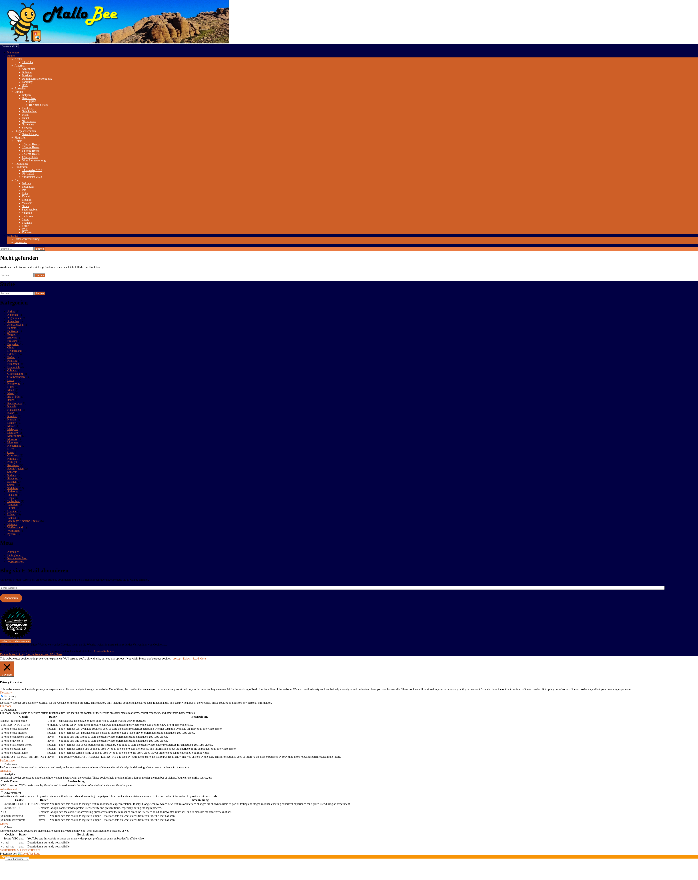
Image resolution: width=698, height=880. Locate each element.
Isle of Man (13, 396)
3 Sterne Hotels (30, 150)
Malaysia (27, 203)
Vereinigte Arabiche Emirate (23, 520)
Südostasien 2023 (32, 176)
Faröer (11, 357)
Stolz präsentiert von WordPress (44, 654)
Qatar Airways (30, 134)
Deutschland (29, 98)
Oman (25, 206)
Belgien (26, 95)
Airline (11, 311)
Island (10, 393)
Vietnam (26, 232)
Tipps (10, 498)
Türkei (25, 225)
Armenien (13, 321)
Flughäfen (20, 137)
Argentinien (28, 68)
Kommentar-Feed (17, 558)
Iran (24, 189)
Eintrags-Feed (15, 555)
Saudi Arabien (30, 209)
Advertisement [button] (8, 789)
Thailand (27, 222)
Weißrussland (15, 527)
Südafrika (27, 62)
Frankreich (28, 108)
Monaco (12, 439)
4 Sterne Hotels (30, 147)
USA (25, 85)
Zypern (11, 534)
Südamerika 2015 (32, 170)
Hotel (10, 386)
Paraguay (27, 81)
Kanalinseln (14, 409)
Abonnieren (11, 598)
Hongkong (13, 383)
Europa (19, 91)
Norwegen (28, 124)
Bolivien (27, 72)
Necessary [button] (6, 692)
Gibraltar (12, 370)
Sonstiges (12, 235)
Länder (11, 422)
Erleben (11, 354)
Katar (25, 193)
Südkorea (27, 216)
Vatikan (11, 517)
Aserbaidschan (15, 324)
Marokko (12, 432)
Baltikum (12, 331)
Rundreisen (21, 167)
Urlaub (11, 514)
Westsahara (13, 530)
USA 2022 (28, 173)
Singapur (27, 212)
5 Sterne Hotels (30, 144)
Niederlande (29, 121)
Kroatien (12, 416)
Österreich (13, 455)
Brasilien (27, 75)
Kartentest (13, 52)
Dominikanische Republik (37, 78)
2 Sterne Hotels (30, 153)
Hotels (18, 140)
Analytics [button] (5, 770)
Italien (25, 117)
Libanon (26, 199)
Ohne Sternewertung (34, 160)
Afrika (18, 59)
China (10, 347)
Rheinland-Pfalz (38, 104)
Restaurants (21, 163)
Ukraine (12, 511)
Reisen (11, 55)
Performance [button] (7, 760)
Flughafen (13, 363)
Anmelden (13, 551)
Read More (199, 658)
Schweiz (27, 127)
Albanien (12, 314)
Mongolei (12, 442)
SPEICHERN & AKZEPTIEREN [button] (20, 850)
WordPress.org (15, 561)
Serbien (11, 475)
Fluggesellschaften (25, 131)
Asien (18, 180)
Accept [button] (177, 658)
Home (10, 380)
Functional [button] (6, 705)
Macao (11, 426)
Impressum (21, 242)
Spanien (12, 481)
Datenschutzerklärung (27, 238)
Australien (20, 88)
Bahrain (26, 183)
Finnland (12, 360)
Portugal (12, 462)
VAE (25, 229)
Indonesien (28, 186)
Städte (10, 484)
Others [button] (4, 823)
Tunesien (12, 504)
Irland (25, 114)
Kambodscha (14, 403)
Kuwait (26, 196)
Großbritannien (16, 376)
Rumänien (13, 465)
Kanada (11, 406)
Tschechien (13, 501)
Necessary (10, 696)
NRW (32, 101)
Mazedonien (14, 435)
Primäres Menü (9, 46)
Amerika (20, 65)
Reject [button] (186, 658)
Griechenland (29, 111)
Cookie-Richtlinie (104, 651)
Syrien (25, 219)
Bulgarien (13, 344)
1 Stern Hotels (30, 157)
